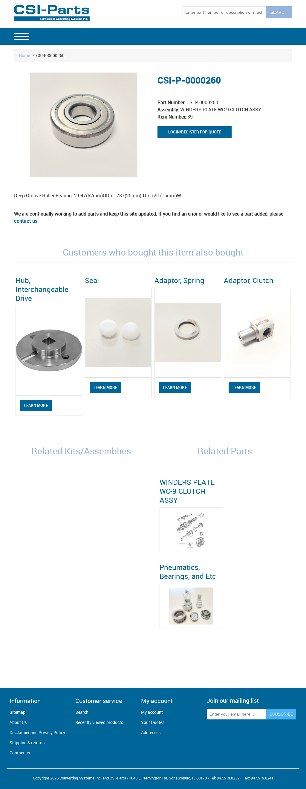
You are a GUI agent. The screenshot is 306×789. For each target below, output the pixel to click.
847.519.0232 (228, 778)
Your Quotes (152, 722)
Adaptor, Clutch (248, 280)
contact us (25, 221)
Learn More (36, 405)
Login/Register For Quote (194, 132)
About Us (18, 722)
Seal (92, 280)
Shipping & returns (27, 742)
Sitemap (17, 712)
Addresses (150, 732)
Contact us (20, 753)
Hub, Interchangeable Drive (42, 289)
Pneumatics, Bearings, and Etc (188, 571)
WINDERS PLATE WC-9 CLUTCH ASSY (187, 491)
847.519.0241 (262, 778)
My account (152, 712)
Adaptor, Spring (179, 280)
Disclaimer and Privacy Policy (37, 732)
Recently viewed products (99, 722)
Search (81, 712)
